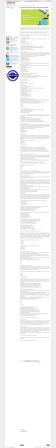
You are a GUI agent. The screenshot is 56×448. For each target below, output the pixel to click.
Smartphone (29, 5)
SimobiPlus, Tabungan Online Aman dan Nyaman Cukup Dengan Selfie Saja (14, 56)
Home (8, 5)
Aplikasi (12, 5)
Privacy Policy (44, 447)
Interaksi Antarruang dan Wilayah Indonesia (14, 63)
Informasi (17, 5)
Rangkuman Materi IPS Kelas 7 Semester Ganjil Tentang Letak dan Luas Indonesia (14, 49)
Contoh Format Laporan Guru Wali (14, 52)
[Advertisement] (35, 351)
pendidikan (33, 5)
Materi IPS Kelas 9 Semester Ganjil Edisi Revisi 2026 (13, 45)
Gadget (15, 5)
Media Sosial (21, 5)
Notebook (25, 5)
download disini (22, 338)
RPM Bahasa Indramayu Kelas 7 (14, 41)
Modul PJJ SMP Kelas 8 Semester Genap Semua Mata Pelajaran (14, 38)
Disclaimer (48, 447)
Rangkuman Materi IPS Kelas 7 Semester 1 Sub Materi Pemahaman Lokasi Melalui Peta (14, 60)
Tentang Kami (40, 447)
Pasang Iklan (36, 447)
